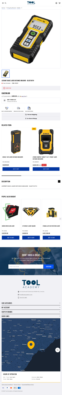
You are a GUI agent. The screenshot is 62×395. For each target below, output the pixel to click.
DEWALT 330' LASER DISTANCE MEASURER (13, 157)
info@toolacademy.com (26, 294)
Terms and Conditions (7, 384)
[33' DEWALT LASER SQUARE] (31, 219)
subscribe (48, 267)
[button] (14, 96)
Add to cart (10, 238)
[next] (60, 219)
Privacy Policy (17, 384)
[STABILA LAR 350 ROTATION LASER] (51, 219)
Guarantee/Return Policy (28, 384)
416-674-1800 (23, 297)
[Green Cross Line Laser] (10, 219)
